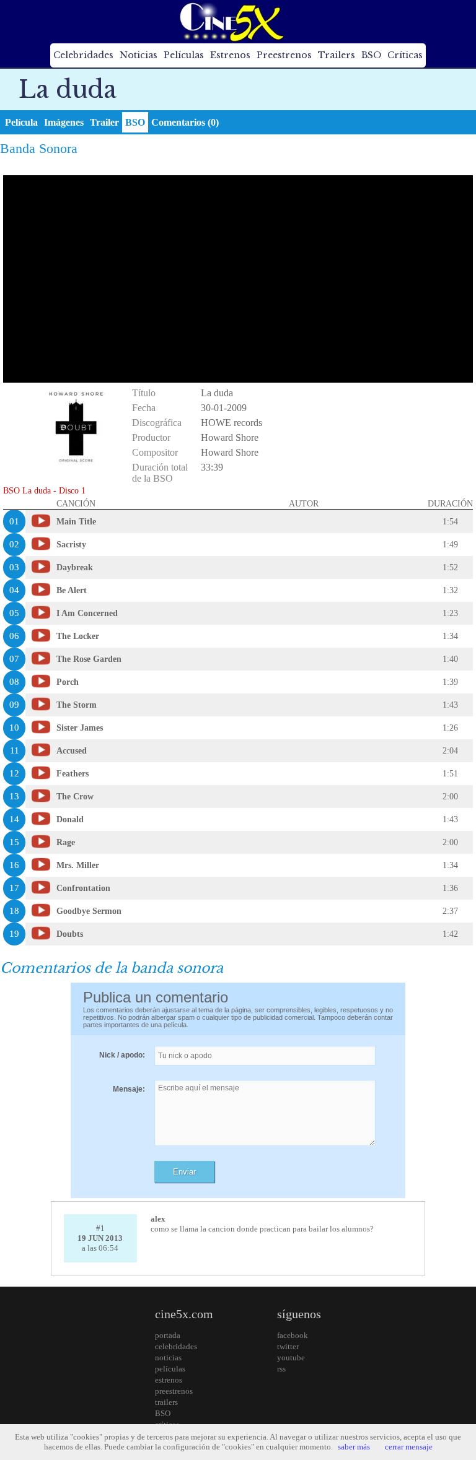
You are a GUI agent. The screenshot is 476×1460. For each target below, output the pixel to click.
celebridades (176, 1346)
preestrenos (174, 1391)
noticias (168, 1357)
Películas (184, 55)
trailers (166, 1402)
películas (170, 1368)
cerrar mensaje (409, 1446)
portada (167, 1335)
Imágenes (64, 122)
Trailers (336, 55)
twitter (288, 1346)
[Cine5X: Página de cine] (230, 21)
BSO (371, 55)
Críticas (405, 55)
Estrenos (230, 55)
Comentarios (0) (185, 122)
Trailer (104, 122)
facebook (292, 1335)
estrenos (168, 1379)
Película (21, 122)
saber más (354, 1446)
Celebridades (83, 55)
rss (281, 1368)
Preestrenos (284, 55)
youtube (291, 1357)
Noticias (138, 55)
